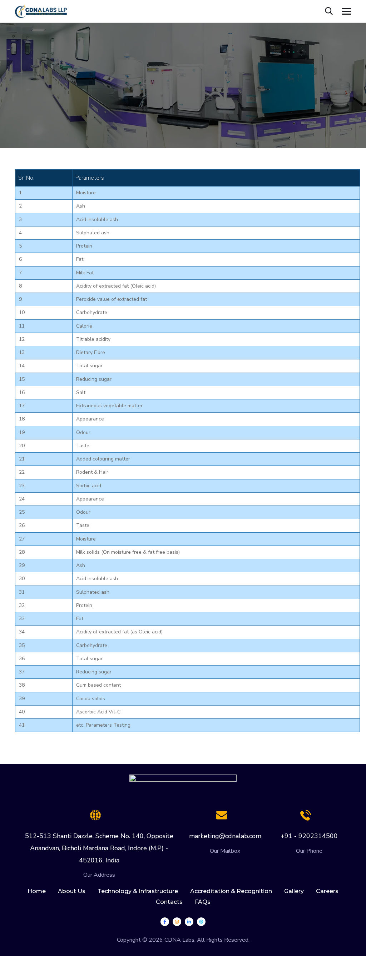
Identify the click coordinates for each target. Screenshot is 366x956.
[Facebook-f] (164, 921)
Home (37, 891)
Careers (327, 891)
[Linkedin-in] (189, 921)
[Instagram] (177, 921)
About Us (71, 891)
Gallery (294, 891)
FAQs (203, 901)
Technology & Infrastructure (138, 891)
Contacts (169, 901)
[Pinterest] (201, 921)
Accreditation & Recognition (231, 891)
